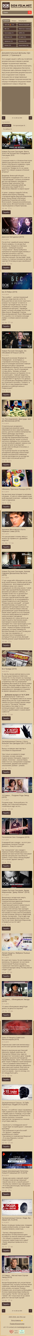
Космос (8, 45)
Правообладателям (17, 1324)
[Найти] (30, 12)
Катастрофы (9, 33)
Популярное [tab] (22, 21)
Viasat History (23, 45)
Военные (8, 37)
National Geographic (25, 24)
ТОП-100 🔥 (9, 24)
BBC (7, 29)
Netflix (22, 33)
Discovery (22, 41)
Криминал (9, 41)
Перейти (6, 212)
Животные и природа (25, 29)
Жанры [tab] (14, 21)
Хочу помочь (16, 1320)
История (22, 37)
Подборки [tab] (6, 21)
